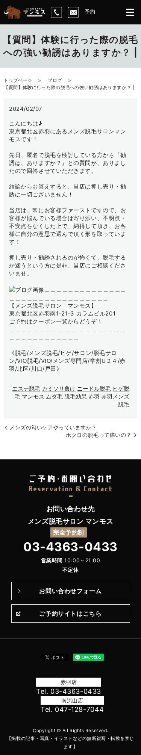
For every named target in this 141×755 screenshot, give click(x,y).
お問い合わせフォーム (70, 591)
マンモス (33, 396)
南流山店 (72, 700)
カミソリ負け (59, 388)
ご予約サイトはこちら (70, 613)
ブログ (55, 80)
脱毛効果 (75, 396)
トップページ (18, 80)
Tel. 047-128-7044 (72, 709)
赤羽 (94, 396)
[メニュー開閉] (130, 12)
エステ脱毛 (26, 388)
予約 (90, 11)
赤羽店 (69, 682)
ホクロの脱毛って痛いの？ (99, 435)
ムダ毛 (54, 396)
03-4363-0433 (70, 546)
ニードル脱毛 (94, 388)
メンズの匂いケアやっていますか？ (53, 427)
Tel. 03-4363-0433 (68, 691)
